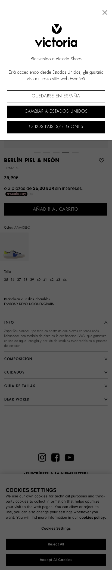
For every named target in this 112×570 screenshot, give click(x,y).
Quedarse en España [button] (56, 96)
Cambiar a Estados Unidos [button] (56, 111)
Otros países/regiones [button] (56, 127)
